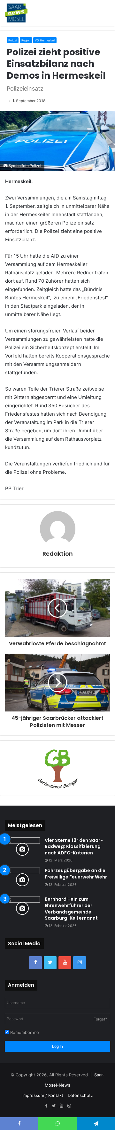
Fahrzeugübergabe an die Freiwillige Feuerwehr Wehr (76, 873)
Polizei (12, 40)
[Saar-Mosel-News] (16, 12)
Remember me (24, 1032)
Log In (57, 1046)
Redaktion (57, 554)
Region (25, 40)
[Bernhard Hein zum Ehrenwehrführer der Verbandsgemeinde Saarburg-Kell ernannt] (22, 908)
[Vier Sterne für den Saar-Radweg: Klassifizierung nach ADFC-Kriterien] (22, 849)
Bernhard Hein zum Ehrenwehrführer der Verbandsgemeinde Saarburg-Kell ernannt (71, 908)
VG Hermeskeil (45, 40)
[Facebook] (35, 962)
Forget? (100, 1019)
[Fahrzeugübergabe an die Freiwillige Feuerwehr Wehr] (22, 880)
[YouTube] (64, 962)
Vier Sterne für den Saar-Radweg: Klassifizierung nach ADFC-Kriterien (74, 846)
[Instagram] (79, 962)
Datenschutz (80, 1095)
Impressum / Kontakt (42, 1095)
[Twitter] (50, 962)
